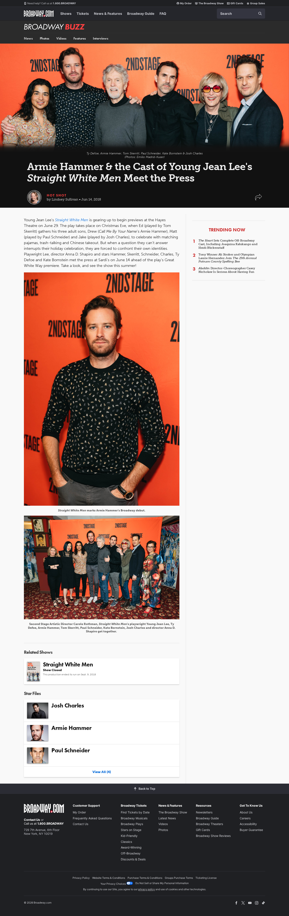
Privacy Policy (81, 877)
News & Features (108, 13)
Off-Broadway (130, 853)
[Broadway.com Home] (39, 13)
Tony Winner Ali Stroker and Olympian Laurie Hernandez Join (227, 258)
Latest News (167, 818)
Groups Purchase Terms (179, 877)
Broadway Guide (140, 13)
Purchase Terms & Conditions (145, 877)
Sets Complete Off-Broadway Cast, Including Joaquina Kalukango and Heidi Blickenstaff (227, 244)
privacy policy (146, 889)
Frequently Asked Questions (92, 818)
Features (79, 38)
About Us (246, 812)
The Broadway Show (211, 3)
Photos (44, 38)
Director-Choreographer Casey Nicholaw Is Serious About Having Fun (226, 270)
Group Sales (257, 3)
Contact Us (32, 819)
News (28, 38)
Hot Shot (56, 195)
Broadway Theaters (209, 824)
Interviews (100, 38)
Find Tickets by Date (135, 812)
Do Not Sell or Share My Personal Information (162, 883)
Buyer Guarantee (251, 830)
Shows (66, 13)
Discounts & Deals (133, 859)
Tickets (83, 13)
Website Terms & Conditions (108, 877)
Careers (245, 818)
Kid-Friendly (129, 836)
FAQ (163, 13)
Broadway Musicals (134, 818)
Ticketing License (206, 877)
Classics (126, 841)
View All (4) (101, 772)
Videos (61, 38)
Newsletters (204, 812)
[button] (258, 199)
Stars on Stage (131, 830)
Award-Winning (131, 847)
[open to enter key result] (260, 13)
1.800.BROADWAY (51, 3)
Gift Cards (236, 3)
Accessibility (248, 824)
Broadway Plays (132, 824)
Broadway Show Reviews (213, 836)
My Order (186, 3)
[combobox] (241, 13)
